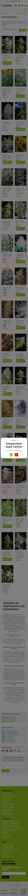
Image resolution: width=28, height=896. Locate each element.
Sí (11, 454)
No (16, 454)
